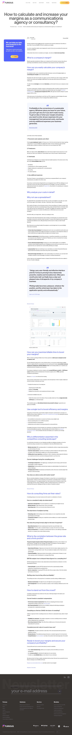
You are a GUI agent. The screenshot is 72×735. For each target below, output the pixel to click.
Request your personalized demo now (35, 662)
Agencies (38, 706)
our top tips (33, 376)
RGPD (18, 731)
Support (4, 713)
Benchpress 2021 (33, 127)
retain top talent (46, 603)
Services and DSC (40, 704)
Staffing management (58, 715)
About (4, 708)
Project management (58, 706)
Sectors (34, 2)
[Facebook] (68, 677)
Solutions (28, 2)
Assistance (41, 2)
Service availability (6, 717)
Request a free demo (31, 667)
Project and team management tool (26, 706)
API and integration (6, 711)
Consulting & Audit (40, 708)
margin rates (46, 186)
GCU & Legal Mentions (24, 731)
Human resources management (60, 713)
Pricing (47, 2)
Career (4, 710)
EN (57, 731)
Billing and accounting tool (25, 704)
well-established (40, 635)
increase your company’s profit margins (50, 414)
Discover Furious (30, 303)
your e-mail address (14, 687)
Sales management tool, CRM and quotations (26, 709)
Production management (58, 708)
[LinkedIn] (65, 677)
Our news (20, 26)
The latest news (13, 26)
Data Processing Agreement (33, 731)
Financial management (58, 711)
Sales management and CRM (59, 704)
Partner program (6, 715)
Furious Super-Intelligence (8, 719)
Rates (4, 706)
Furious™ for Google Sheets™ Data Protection (47, 731)
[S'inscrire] (59, 691)
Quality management (58, 710)
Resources (54, 2)
